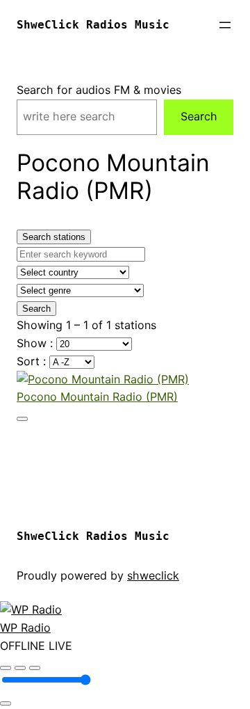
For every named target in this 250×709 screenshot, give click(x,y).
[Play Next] (34, 668)
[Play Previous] (5, 668)
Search (199, 116)
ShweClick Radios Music (93, 24)
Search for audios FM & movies (99, 90)
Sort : (33, 361)
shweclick (153, 575)
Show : (36, 343)
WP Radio (25, 628)
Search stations (53, 237)
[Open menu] (225, 25)
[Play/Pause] (20, 668)
